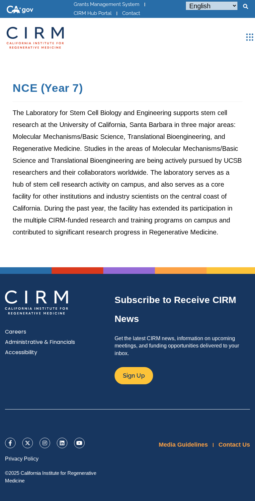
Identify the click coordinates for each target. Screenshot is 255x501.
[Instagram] (45, 443)
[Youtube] (79, 443)
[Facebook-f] (10, 443)
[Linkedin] (62, 443)
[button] (245, 6)
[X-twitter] (27, 443)
